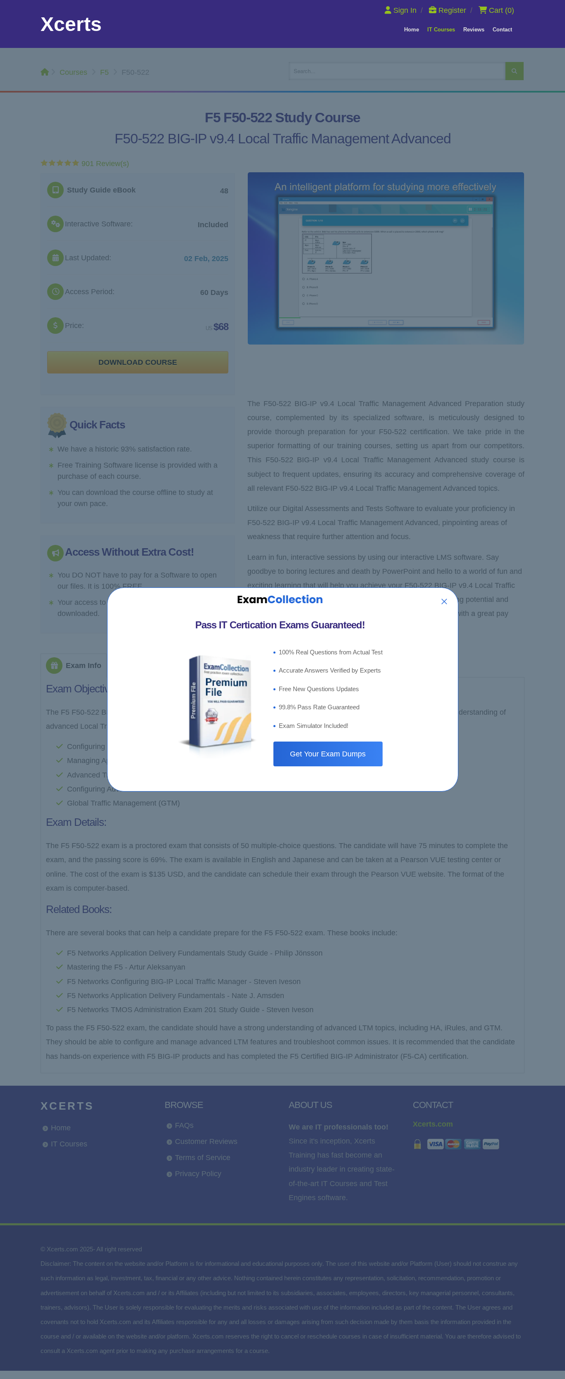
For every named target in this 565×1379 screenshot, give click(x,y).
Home (411, 29)
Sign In (405, 10)
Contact (502, 29)
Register (452, 10)
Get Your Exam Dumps (328, 754)
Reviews (473, 29)
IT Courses (441, 29)
